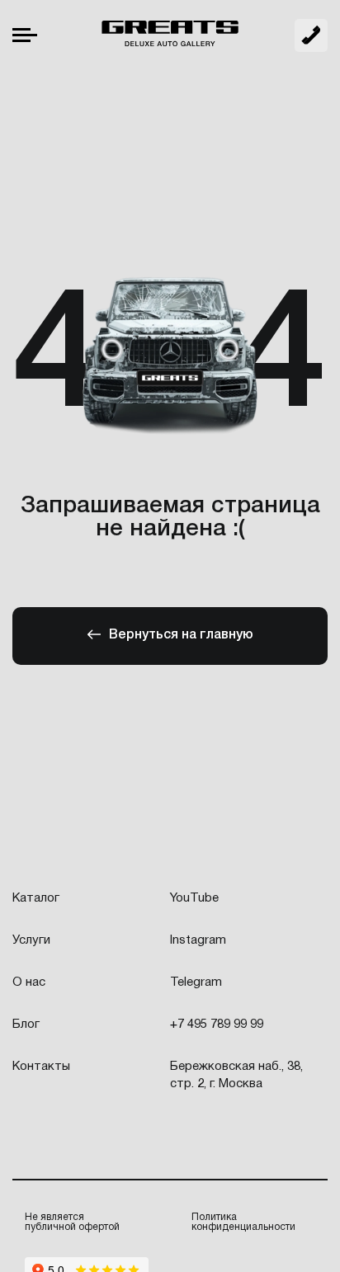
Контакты (41, 1066)
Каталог (35, 898)
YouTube (194, 898)
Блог (26, 1024)
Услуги (31, 940)
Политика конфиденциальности (243, 1222)
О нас (28, 982)
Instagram (198, 940)
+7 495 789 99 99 (311, 35)
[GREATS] (170, 35)
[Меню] (24, 35)
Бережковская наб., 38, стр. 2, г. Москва (236, 1075)
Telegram (196, 982)
